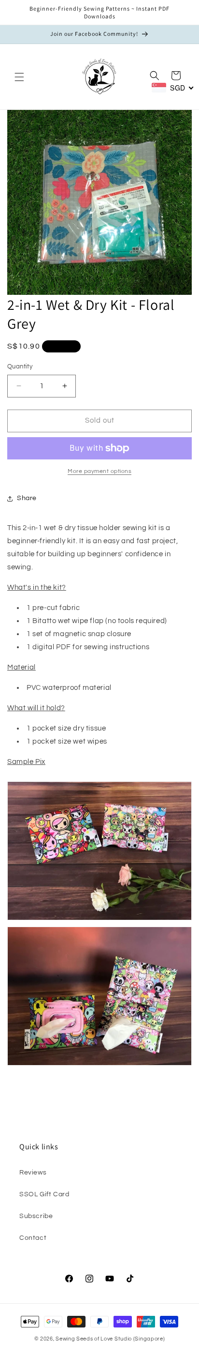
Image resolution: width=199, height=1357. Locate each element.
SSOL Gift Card (44, 1194)
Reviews (32, 1172)
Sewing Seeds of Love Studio (94, 1339)
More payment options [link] (99, 471)
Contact (32, 1238)
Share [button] (27, 498)
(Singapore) (149, 1339)
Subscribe (36, 1216)
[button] (19, 77)
